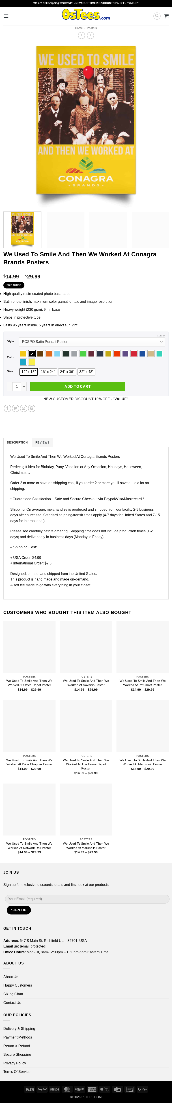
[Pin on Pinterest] (31, 408)
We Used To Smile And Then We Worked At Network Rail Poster (29, 846)
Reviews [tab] (42, 442)
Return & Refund (16, 1046)
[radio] (23, 353)
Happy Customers (17, 985)
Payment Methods (17, 1037)
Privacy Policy (14, 1063)
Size (10, 371)
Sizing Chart (13, 994)
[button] (6, 15)
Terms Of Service (16, 1072)
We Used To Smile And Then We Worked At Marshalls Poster (86, 846)
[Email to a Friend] (23, 408)
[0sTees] (86, 16)
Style (10, 341)
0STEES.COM (92, 1097)
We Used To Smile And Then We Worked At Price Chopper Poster (29, 762)
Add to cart (77, 386)
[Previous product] (90, 35)
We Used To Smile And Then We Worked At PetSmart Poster (143, 683)
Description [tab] (17, 442)
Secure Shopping (17, 1054)
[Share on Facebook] (7, 408)
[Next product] (81, 35)
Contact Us (12, 1003)
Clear (161, 335)
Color (11, 357)
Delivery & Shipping (19, 1028)
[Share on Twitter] (15, 408)
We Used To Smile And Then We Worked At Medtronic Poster (143, 762)
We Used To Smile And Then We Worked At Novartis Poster (86, 683)
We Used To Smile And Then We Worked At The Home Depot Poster (86, 764)
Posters (92, 28)
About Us (10, 977)
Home (79, 28)
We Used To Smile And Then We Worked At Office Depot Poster (29, 683)
